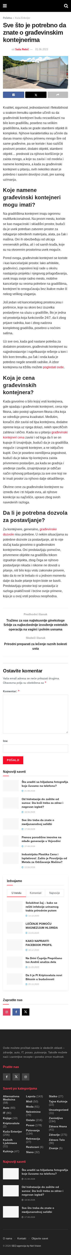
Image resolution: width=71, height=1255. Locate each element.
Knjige (7, 1118)
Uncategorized (58, 1109)
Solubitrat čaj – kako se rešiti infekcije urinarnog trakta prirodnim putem (42, 906)
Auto (6, 1107)
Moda (30, 1106)
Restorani (32, 1147)
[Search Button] (66, 6)
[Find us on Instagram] (6, 1012)
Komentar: (11, 691)
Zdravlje (54, 1134)
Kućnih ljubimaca (10, 1141)
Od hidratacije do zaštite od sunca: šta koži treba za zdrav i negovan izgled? (42, 802)
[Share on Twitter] (36, 95)
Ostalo (30, 1120)
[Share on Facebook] (13, 95)
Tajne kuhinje (58, 1101)
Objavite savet (40, 1238)
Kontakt (21, 1238)
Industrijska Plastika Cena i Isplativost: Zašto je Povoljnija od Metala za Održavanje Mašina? (44, 858)
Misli (29, 1101)
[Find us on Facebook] (16, 1012)
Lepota (31, 1096)
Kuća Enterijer (22, 18)
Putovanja (33, 1130)
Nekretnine (33, 1111)
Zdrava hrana (58, 1126)
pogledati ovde (53, 367)
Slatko (53, 1096)
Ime (5, 740)
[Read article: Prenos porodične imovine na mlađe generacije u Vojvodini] (11, 841)
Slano (30, 1152)
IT (4, 1113)
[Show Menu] (5, 6)
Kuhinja (8, 1151)
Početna (7, 18)
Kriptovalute (11, 1123)
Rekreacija (33, 1138)
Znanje (53, 1148)
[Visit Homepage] (35, 6)
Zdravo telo (57, 1139)
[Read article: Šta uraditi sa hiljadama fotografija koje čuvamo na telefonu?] (11, 785)
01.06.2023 (41, 49)
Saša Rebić (22, 49)
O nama (7, 1238)
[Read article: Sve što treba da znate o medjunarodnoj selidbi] (11, 824)
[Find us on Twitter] (25, 1012)
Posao (30, 1125)
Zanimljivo (56, 1118)
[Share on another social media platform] (58, 95)
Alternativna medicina (11, 1098)
